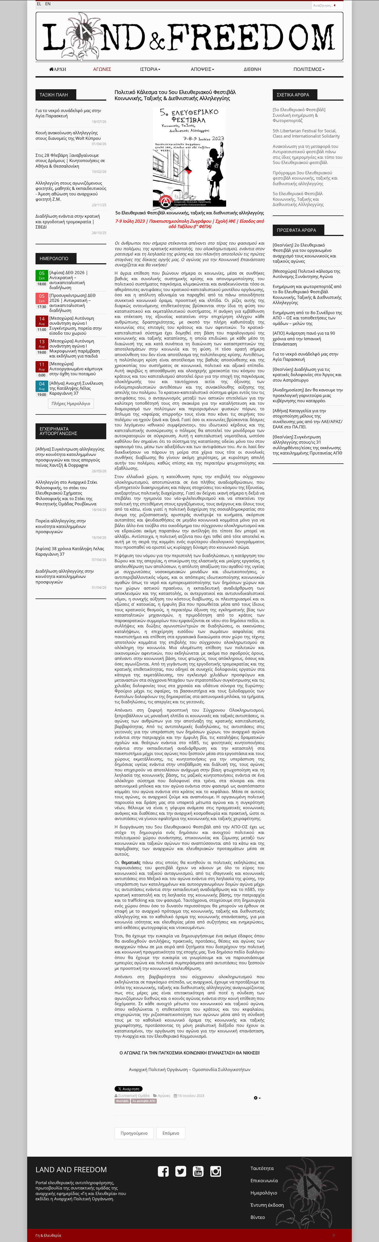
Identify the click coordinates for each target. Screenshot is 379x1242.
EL (39, 3)
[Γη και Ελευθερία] (189, 36)
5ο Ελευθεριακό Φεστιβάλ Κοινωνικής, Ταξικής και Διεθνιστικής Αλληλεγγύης (298, 199)
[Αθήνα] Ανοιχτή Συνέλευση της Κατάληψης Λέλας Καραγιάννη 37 (76, 388)
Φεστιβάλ (122, 1101)
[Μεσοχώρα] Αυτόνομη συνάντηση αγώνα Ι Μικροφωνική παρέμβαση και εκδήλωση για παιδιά (74, 348)
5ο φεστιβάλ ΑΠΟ (144, 1101)
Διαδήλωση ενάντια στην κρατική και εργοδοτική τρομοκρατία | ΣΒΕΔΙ (68, 221)
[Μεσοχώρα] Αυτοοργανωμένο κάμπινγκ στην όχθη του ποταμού (76, 368)
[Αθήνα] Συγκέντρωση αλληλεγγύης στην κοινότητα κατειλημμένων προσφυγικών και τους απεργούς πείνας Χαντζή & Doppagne (70, 457)
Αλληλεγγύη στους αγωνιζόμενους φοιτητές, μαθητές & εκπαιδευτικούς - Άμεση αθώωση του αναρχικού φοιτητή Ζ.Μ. (71, 191)
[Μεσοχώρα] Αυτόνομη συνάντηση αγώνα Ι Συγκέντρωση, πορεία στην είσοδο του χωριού (75, 325)
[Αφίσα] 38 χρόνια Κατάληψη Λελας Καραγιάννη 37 (70, 551)
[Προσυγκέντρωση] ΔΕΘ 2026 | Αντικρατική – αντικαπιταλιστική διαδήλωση (72, 302)
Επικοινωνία (264, 1180)
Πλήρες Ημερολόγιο (71, 403)
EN (47, 3)
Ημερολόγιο (264, 1192)
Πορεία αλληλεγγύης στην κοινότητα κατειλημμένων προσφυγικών (61, 526)
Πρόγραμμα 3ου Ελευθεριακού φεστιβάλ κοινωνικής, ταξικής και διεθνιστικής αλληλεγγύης (305, 178)
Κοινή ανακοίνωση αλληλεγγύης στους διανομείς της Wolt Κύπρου (68, 135)
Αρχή (60, 69)
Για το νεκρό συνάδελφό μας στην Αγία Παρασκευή (68, 113)
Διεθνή (252, 69)
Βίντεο (258, 1217)
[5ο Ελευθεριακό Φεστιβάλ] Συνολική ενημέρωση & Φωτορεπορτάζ (299, 115)
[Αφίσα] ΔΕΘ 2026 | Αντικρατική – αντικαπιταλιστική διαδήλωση (68, 280)
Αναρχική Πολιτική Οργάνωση (83, 1198)
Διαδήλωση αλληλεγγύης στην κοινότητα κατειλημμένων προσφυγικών (65, 576)
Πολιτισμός (308, 69)
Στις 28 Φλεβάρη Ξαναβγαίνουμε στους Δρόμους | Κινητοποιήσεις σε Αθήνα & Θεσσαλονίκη (70, 160)
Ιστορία (149, 69)
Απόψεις (201, 69)
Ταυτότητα (262, 1168)
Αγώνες (102, 69)
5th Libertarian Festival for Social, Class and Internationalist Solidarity (306, 133)
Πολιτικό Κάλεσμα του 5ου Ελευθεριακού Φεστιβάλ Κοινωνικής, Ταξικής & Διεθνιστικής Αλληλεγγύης (175, 95)
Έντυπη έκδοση (267, 1205)
